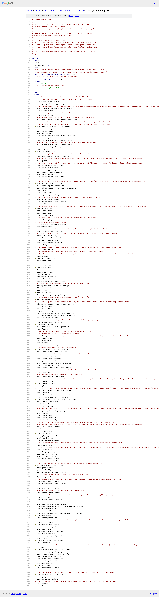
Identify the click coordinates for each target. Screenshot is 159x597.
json (155, 594)
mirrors (38, 10)
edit (77, 16)
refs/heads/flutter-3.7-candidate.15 (67, 10)
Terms (25, 594)
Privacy (18, 594)
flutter (29, 10)
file (71, 16)
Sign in (154, 3)
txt (150, 594)
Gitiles (13, 594)
